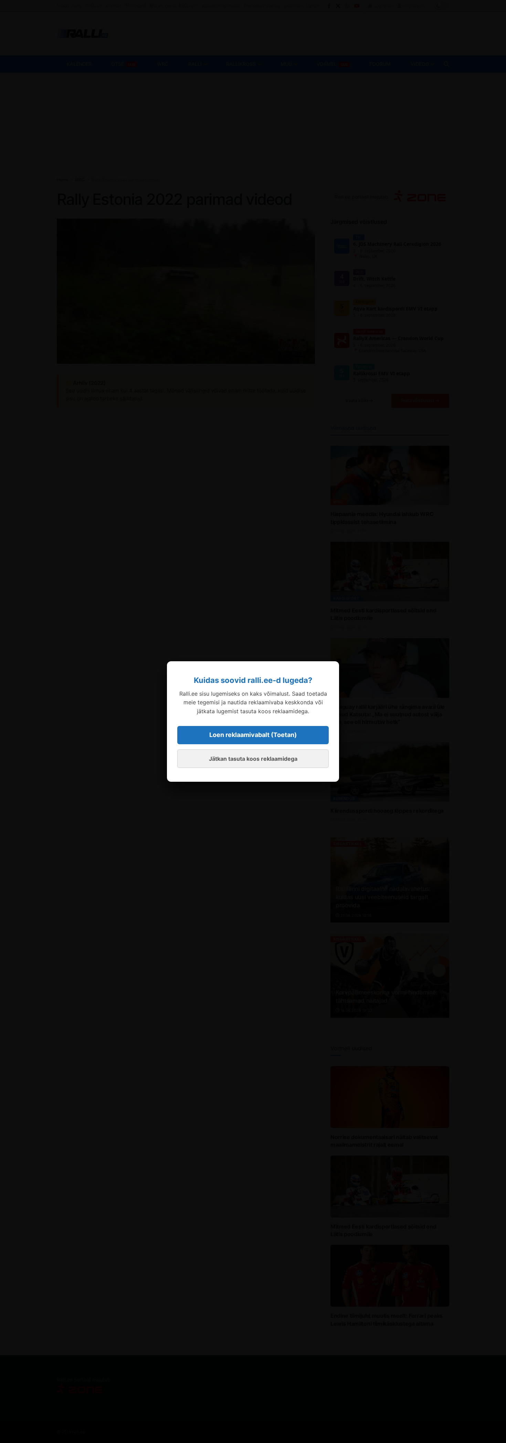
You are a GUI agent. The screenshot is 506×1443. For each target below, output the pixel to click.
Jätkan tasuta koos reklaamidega (253, 758)
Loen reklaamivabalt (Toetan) (253, 734)
